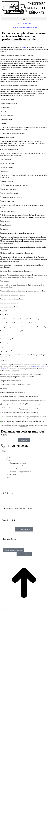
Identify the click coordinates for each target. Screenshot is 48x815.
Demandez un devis (24, 529)
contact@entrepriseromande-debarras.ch (14, 501)
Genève (23, 47)
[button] (24, 18)
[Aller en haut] (24, 606)
